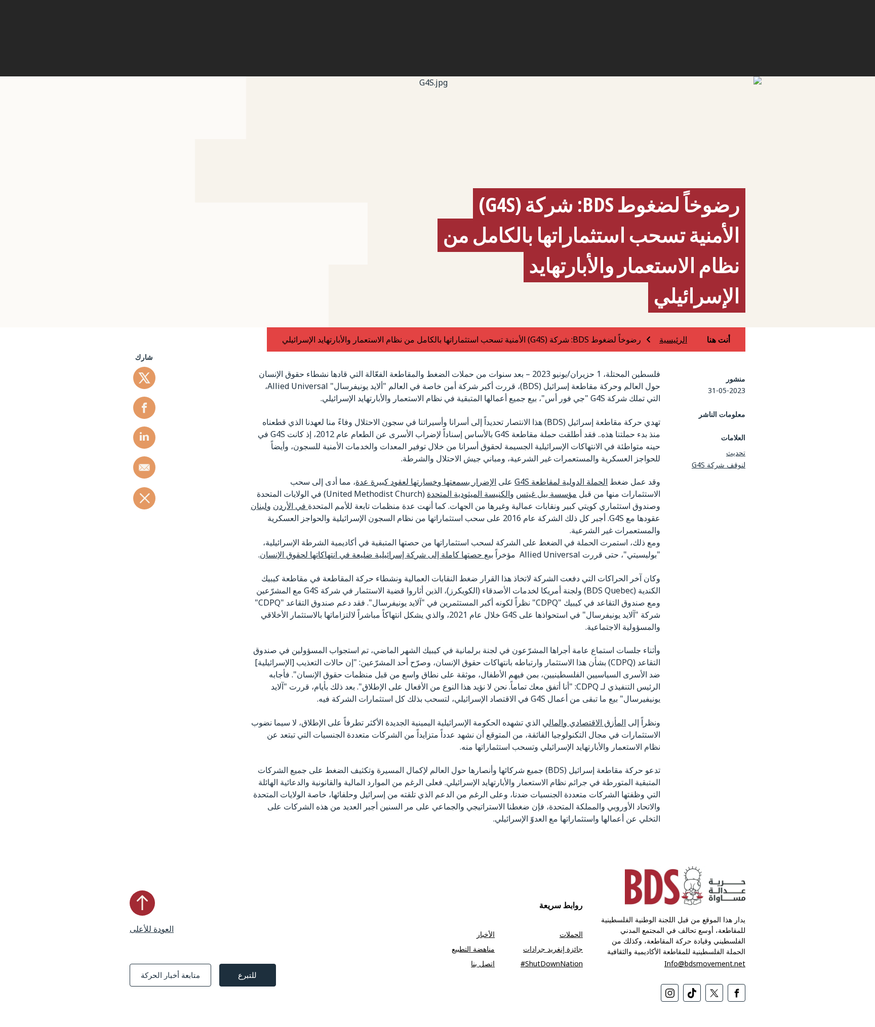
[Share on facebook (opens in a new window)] (144, 408)
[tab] (709, 339)
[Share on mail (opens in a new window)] (144, 467)
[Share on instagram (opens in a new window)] (670, 993)
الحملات (571, 934)
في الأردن (290, 505)
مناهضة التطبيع (473, 949)
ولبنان (261, 505)
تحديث (735, 452)
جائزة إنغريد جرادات (553, 949)
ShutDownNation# (552, 963)
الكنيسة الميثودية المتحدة (468, 493)
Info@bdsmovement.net (704, 963)
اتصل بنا (483, 963)
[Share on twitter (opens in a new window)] (144, 378)
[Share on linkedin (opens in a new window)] (144, 437)
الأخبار (485, 934)
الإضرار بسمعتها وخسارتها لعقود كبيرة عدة (425, 481)
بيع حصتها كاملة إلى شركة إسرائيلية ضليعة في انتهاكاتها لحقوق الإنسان (376, 554)
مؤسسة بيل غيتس (546, 493)
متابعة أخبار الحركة (170, 975)
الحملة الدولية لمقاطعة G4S (561, 481)
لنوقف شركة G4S (718, 464)
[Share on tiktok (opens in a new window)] (692, 993)
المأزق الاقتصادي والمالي (584, 722)
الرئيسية (673, 339)
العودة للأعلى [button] (152, 928)
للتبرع (247, 975)
